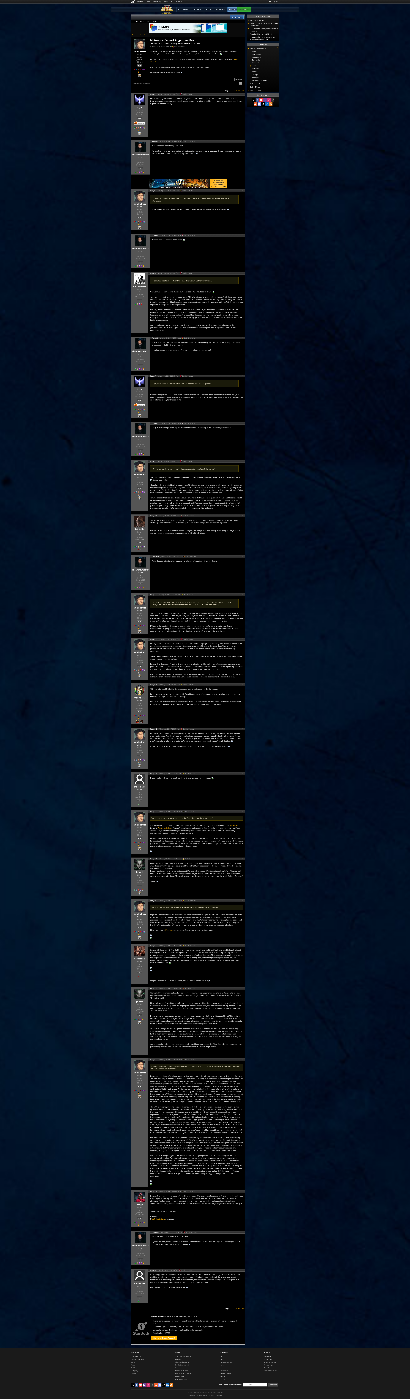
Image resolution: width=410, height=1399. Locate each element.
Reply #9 (153, 461)
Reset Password (269, 1368)
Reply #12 (153, 594)
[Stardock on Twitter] (253, 100)
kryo (139, 107)
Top (242, 94)
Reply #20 (153, 946)
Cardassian (139, 958)
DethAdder (140, 529)
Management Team (226, 1362)
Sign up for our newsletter (230, 1385)
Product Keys (268, 1365)
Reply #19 (153, 901)
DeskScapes (134, 1368)
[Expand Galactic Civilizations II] (248, 48)
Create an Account (270, 1362)
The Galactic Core (165, 828)
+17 (139, 1218)
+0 (139, 800)
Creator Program (225, 1374)
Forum (232, 9)
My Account (268, 1359)
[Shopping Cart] (273, 1)
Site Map (219, 1395)
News (166, 2)
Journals (196, 9)
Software (140, 2)
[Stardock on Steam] (273, 100)
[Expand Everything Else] (248, 90)
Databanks (183, 9)
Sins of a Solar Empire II (182, 1365)
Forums (222, 1379)
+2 (139, 886)
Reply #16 (153, 773)
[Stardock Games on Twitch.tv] (265, 100)
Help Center (268, 1356)
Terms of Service (203, 1395)
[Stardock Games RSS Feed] (271, 104)
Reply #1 (153, 94)
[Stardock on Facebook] (257, 100)
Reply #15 (153, 729)
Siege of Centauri (180, 1376)
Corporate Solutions (137, 1359)
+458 (139, 118)
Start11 (133, 1362)
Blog (172, 2)
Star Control (178, 1368)
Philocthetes (139, 697)
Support (179, 2)
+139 (139, 65)
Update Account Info (270, 1371)
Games (148, 2)
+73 (139, 543)
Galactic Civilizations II (145, 35)
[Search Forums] (277, 1)
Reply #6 (155, 338)
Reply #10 (153, 516)
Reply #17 (153, 811)
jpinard (139, 872)
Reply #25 (153, 1270)
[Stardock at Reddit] (255, 104)
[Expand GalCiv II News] (248, 87)
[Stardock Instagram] (269, 100)
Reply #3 (153, 191)
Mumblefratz (139, 51)
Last (242, 91)
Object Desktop (136, 1356)
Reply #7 (153, 376)
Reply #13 (153, 639)
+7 (139, 300)
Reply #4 (155, 235)
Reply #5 (153, 273)
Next (238, 91)
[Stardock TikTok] (263, 104)
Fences (133, 1365)
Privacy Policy (192, 1395)
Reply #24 (155, 1232)
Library (208, 9)
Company (224, 1353)
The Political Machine (181, 1371)
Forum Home (139, 21)
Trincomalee (139, 786)
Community (157, 2)
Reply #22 (153, 1060)
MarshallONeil (139, 286)
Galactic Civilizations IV (182, 1362)
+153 (139, 711)
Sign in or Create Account (164, 1338)
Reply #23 (153, 1191)
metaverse (238, 79)
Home (134, 35)
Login (155, 21)
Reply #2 (155, 141)
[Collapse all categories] (277, 48)
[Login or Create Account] (270, 1)
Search (148, 21)
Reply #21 (153, 988)
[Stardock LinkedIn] (267, 104)
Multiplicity (134, 1371)
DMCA (212, 1395)
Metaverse (221, 9)
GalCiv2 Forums (179, 47)
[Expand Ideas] (250, 65)
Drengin (139, 1204)
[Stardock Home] (133, 1)
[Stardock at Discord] (259, 104)
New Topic (237, 17)
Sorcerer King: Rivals (181, 1379)
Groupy (133, 1374)
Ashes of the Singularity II (183, 1356)
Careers (222, 1365)
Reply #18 (153, 859)
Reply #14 (153, 685)
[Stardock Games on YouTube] (261, 100)
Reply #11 (155, 557)
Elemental (178, 1359)
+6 (140, 168)
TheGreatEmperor (140, 154)
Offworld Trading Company (183, 1374)
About (222, 1356)
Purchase (244, 9)
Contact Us (223, 1376)
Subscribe (273, 1385)
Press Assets (224, 1371)
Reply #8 (155, 423)
